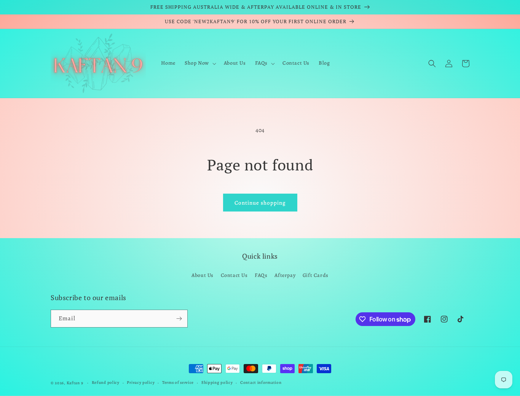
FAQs (261, 275)
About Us (202, 275)
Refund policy (106, 382)
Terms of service (178, 382)
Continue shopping (260, 203)
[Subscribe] (179, 319)
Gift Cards (316, 275)
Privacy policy (141, 382)
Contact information (260, 382)
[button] (199, 63)
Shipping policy (217, 382)
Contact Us (234, 275)
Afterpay (284, 275)
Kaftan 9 (75, 383)
